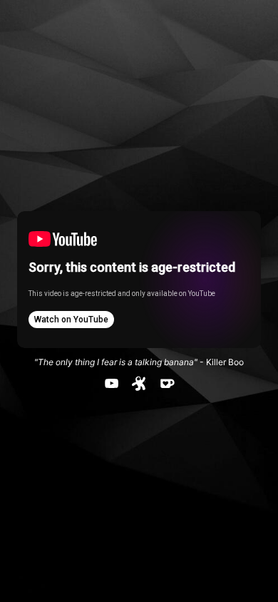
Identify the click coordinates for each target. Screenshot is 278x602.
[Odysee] (139, 383)
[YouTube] (111, 383)
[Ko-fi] (167, 383)
